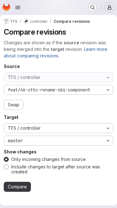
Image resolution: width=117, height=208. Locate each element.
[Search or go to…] (92, 7)
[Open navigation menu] (18, 7)
